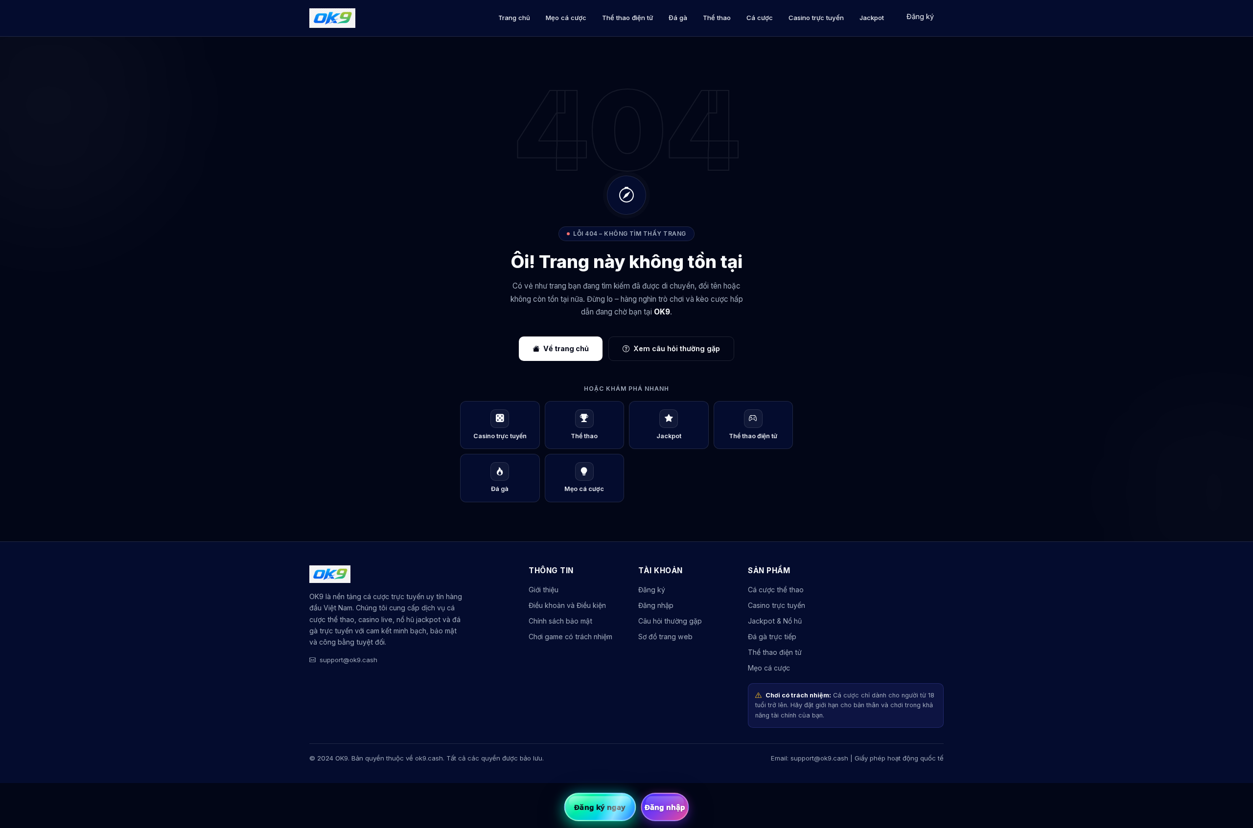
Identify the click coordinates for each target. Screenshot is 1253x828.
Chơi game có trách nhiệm (570, 636)
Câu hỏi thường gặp (670, 621)
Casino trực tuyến (816, 18)
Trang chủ (514, 18)
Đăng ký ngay (600, 807)
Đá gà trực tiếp (772, 636)
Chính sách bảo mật (560, 621)
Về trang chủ (566, 348)
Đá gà (678, 18)
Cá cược (759, 18)
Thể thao (717, 18)
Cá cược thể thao (776, 589)
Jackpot (871, 18)
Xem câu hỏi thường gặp (676, 348)
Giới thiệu (543, 589)
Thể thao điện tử (627, 18)
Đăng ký (920, 16)
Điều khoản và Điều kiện (567, 605)
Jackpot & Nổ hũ (775, 621)
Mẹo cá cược (566, 18)
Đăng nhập (655, 605)
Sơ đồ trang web (665, 636)
